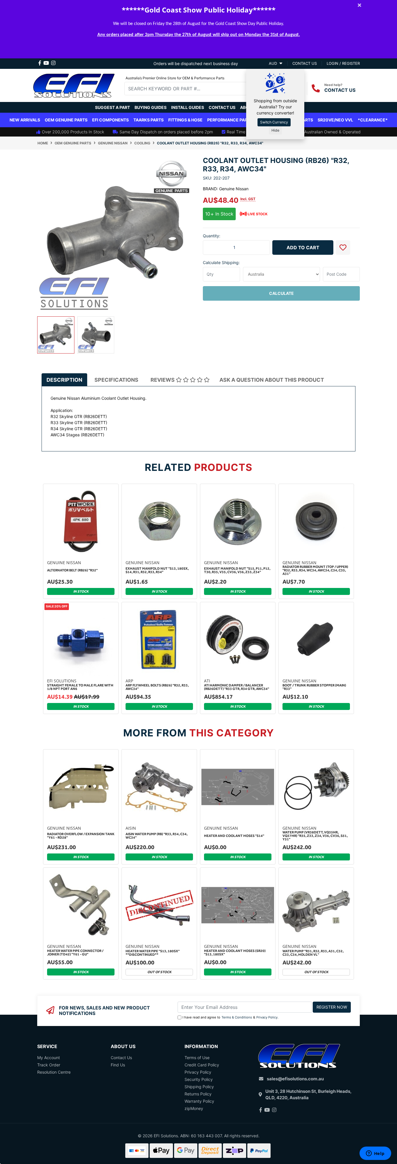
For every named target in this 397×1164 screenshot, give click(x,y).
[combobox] (189, 88)
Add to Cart (303, 247)
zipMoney (194, 1108)
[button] (343, 247)
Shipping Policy (199, 1086)
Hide (275, 130)
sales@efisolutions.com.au (295, 1079)
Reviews (163, 380)
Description (64, 380)
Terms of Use (197, 1057)
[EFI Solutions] (74, 84)
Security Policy (199, 1079)
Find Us (118, 1064)
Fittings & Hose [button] (185, 119)
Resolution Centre (54, 1072)
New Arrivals (25, 119)
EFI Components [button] (110, 119)
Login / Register (343, 63)
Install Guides (187, 107)
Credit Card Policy (202, 1064)
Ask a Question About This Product (271, 380)
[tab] (64, 379)
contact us (304, 63)
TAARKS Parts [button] (148, 119)
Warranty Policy (199, 1101)
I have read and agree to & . (230, 1017)
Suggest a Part (112, 107)
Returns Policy (198, 1093)
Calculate (281, 293)
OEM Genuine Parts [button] (66, 119)
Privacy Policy (267, 1017)
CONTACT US (339, 90)
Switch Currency (274, 122)
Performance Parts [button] (230, 119)
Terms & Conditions (236, 1017)
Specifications (116, 380)
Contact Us (222, 107)
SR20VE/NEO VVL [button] (335, 119)
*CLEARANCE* (373, 119)
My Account (48, 1057)
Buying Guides (151, 107)
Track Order (48, 1064)
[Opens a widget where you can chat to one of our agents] (375, 1154)
